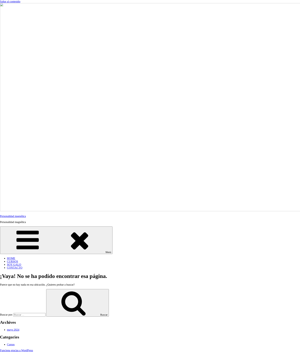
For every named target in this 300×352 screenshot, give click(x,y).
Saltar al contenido (10, 1)
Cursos (11, 344)
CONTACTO (14, 267)
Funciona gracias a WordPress (16, 350)
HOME (11, 258)
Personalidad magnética (13, 216)
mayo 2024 (13, 329)
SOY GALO (14, 264)
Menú (108, 252)
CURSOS (12, 261)
